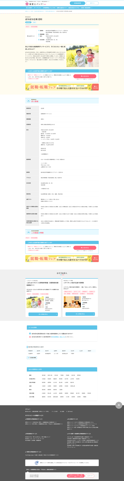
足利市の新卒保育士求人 (50, 11)
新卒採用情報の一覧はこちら (58, 337)
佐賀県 (79, 396)
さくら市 (56, 353)
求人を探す (29, 8)
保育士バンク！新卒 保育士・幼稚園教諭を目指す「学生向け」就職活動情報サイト (44, 424)
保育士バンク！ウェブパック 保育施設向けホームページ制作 (81, 425)
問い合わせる (85, 76)
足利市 (38, 351)
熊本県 (49, 396)
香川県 (78, 393)
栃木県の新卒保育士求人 (39, 11)
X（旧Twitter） (69, 411)
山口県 (55, 393)
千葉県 (62, 375)
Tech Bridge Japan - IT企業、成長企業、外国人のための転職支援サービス (41, 455)
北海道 (43, 379)
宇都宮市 (30, 351)
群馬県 (79, 375)
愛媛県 (72, 393)
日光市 (72, 351)
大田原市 (30, 353)
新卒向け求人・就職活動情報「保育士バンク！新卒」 (37, 411)
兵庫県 (49, 386)
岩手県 (66, 379)
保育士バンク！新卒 (29, 11)
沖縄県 (84, 396)
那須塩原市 (48, 353)
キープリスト (37, 8)
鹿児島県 (55, 396)
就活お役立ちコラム (74, 8)
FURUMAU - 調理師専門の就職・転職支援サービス (78, 438)
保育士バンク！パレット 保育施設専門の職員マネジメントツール (82, 424)
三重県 (60, 389)
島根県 (60, 393)
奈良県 (66, 386)
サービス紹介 (55, 411)
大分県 (67, 396)
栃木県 (73, 375)
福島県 (55, 379)
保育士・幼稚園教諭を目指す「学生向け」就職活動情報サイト (41, 469)
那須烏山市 (65, 353)
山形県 (72, 379)
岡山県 (49, 393)
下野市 (72, 353)
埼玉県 (56, 375)
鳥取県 (66, 393)
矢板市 (38, 353)
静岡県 (49, 389)
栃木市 (47, 351)
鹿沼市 (64, 351)
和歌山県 (72, 386)
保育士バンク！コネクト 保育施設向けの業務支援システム (80, 422)
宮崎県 (73, 396)
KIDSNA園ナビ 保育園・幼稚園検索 (33, 440)
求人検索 (62, 411)
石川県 (55, 382)
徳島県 (83, 393)
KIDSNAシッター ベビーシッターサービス (34, 438)
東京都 (43, 375)
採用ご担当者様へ (86, 8)
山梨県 (66, 382)
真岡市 (89, 351)
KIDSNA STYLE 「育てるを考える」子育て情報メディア (37, 437)
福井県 (72, 382)
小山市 (81, 351)
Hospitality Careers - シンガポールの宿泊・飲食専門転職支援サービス (83, 440)
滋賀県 (60, 386)
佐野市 (55, 351)
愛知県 (43, 389)
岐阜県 (55, 389)
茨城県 (67, 375)
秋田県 (78, 379)
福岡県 (43, 396)
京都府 (55, 386)
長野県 (49, 382)
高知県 (89, 393)
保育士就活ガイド (62, 8)
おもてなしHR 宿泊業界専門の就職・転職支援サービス (79, 437)
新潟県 (43, 382)
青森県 (60, 379)
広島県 (43, 393)
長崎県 (62, 396)
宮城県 (49, 379)
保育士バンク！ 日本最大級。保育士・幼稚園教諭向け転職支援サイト (41, 422)
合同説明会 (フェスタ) (49, 8)
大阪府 (43, 386)
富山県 (60, 382)
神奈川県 (50, 375)
